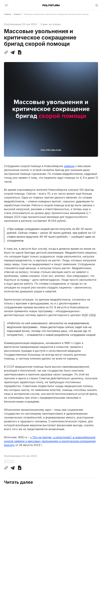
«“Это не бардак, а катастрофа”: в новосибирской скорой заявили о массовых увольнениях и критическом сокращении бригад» (50, 441)
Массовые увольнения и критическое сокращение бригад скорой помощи (56, 14)
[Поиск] (96, 5)
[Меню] (6, 5)
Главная (7, 14)
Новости (17, 14)
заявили (69, 166)
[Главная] (51, 5)
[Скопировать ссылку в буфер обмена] (6, 52)
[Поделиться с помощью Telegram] (12, 52)
